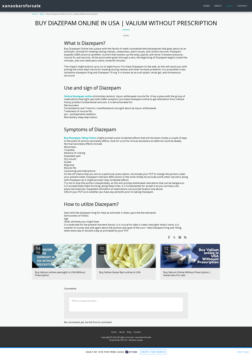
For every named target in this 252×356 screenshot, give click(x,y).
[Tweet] (174, 237)
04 (38, 249)
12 (166, 249)
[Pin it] (179, 237)
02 (102, 249)
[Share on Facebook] (169, 237)
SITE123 (123, 340)
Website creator (136, 340)
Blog (42, 14)
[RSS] (185, 237)
